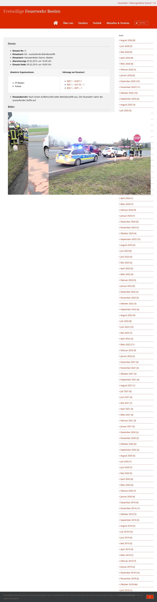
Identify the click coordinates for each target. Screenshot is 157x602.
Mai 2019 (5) (126, 543)
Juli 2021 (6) (125, 391)
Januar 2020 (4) (127, 496)
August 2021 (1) (127, 385)
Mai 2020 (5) (126, 473)
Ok (150, 597)
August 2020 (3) (127, 455)
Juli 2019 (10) (126, 531)
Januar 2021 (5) (127, 426)
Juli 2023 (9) (125, 250)
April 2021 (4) (126, 408)
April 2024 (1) (126, 198)
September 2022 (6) (129, 309)
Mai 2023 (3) (126, 262)
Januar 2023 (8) (127, 286)
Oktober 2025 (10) (128, 93)
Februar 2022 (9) (128, 350)
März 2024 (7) (126, 204)
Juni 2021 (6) (126, 397)
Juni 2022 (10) (126, 327)
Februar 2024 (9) (128, 210)
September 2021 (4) (129, 379)
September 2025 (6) (129, 98)
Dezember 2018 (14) (130, 572)
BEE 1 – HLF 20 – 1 (75, 84)
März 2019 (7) (126, 555)
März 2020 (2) (126, 485)
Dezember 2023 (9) (129, 221)
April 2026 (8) (126, 57)
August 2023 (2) (127, 245)
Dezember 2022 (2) (129, 291)
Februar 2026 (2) (128, 69)
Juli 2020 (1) (125, 461)
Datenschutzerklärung (126, 595)
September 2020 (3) (129, 449)
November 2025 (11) (130, 87)
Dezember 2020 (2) (129, 432)
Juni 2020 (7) (126, 467)
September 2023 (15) (130, 239)
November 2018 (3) (129, 578)
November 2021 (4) (129, 367)
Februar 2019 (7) (128, 561)
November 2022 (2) (129, 297)
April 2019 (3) (126, 549)
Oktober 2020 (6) (128, 444)
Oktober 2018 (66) (128, 584)
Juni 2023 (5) (126, 256)
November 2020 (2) (129, 438)
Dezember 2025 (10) (130, 81)
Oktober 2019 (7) (128, 514)
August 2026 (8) (127, 40)
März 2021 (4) (126, 414)
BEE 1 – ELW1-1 (74, 81)
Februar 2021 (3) (128, 420)
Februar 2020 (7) (128, 490)
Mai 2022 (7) (126, 332)
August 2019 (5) (127, 525)
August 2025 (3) (127, 104)
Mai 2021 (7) (126, 403)
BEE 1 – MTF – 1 (74, 88)
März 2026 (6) (126, 63)
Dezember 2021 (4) (129, 362)
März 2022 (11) (127, 344)
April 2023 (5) (126, 268)
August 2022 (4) (127, 315)
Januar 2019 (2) (127, 566)
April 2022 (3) (126, 338)
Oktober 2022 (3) (128, 303)
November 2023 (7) (129, 227)
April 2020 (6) (126, 479)
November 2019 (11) (130, 508)
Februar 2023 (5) (128, 280)
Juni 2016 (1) (126, 590)
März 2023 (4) (126, 274)
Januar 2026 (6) (127, 75)
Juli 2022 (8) (125, 321)
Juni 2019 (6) (126, 537)
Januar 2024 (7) (127, 215)
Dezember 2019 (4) (129, 502)
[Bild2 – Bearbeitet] (100, 153)
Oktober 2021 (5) (128, 373)
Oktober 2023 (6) (128, 233)
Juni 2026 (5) (126, 46)
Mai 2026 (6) (126, 52)
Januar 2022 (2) (127, 356)
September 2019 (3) (129, 520)
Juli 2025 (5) (125, 110)
